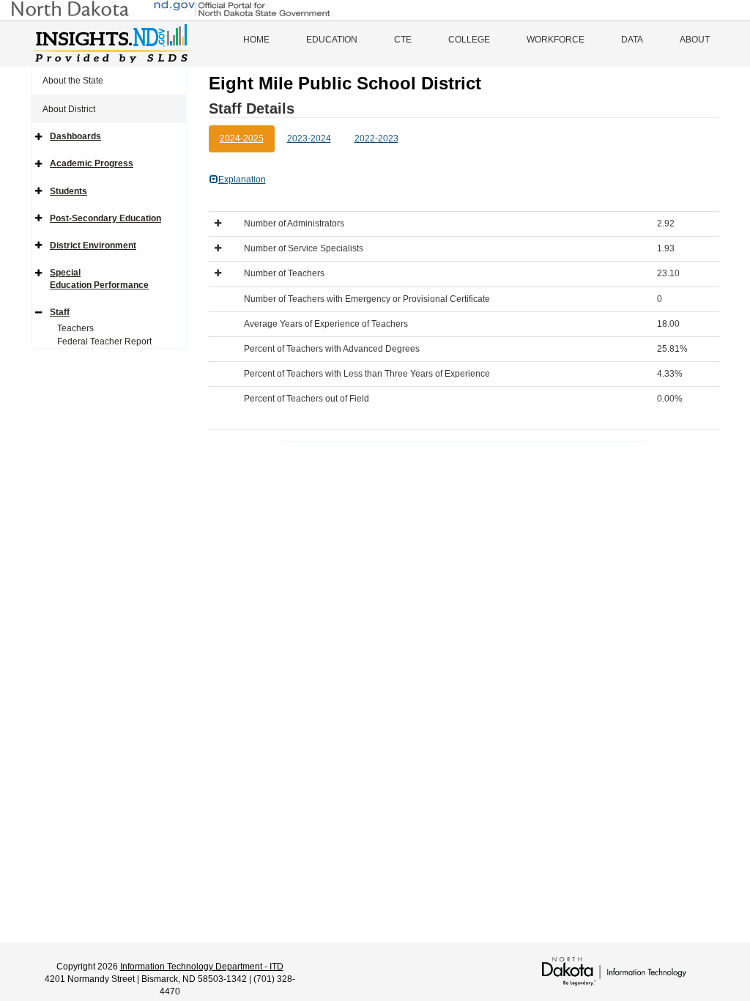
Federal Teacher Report (104, 341)
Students (68, 191)
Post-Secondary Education (105, 218)
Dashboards (75, 136)
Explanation (242, 179)
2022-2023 (376, 138)
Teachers (75, 328)
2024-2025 (242, 138)
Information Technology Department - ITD (201, 966)
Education (331, 39)
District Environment (93, 245)
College (469, 39)
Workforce (555, 39)
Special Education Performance (99, 278)
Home (256, 39)
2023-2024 (309, 138)
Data (632, 39)
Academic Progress (91, 163)
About (695, 39)
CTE (403, 39)
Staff (60, 312)
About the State (72, 80)
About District (68, 109)
